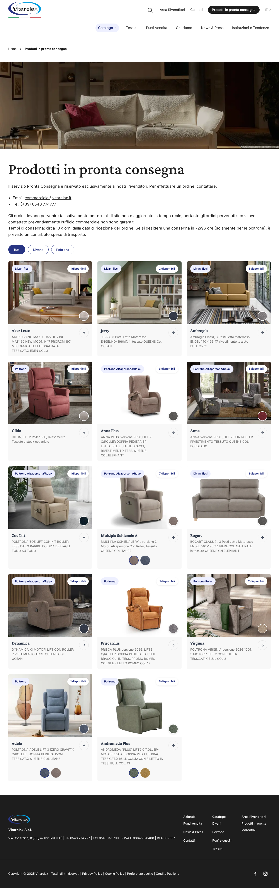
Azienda (189, 816)
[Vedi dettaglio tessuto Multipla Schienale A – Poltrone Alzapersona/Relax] (173, 521)
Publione (173, 873)
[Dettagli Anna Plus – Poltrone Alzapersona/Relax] (173, 432)
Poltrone (218, 832)
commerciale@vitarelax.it (48, 198)
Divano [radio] (38, 250)
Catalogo (105, 28)
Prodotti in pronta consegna (233, 10)
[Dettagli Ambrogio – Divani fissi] (262, 332)
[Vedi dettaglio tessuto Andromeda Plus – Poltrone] (173, 729)
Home (12, 49)
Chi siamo (184, 28)
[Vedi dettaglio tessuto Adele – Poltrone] (84, 729)
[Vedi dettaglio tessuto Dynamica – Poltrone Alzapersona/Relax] (84, 628)
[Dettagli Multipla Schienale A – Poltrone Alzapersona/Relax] (173, 537)
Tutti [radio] (17, 250)
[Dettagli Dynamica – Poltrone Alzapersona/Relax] (84, 645)
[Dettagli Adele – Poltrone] (84, 745)
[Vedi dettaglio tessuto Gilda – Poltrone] (84, 416)
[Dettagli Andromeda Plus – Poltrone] (173, 745)
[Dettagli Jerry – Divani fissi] (173, 332)
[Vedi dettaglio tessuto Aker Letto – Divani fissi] (84, 316)
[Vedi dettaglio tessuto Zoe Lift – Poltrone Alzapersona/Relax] (84, 521)
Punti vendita (156, 28)
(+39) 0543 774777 (38, 204)
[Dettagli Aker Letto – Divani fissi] (84, 332)
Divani (216, 823)
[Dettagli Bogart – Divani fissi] (262, 537)
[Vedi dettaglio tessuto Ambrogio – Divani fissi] (262, 316)
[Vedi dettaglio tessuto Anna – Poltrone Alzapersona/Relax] (262, 416)
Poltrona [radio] (62, 250)
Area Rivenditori (172, 10)
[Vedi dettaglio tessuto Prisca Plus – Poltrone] (173, 628)
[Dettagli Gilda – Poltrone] (84, 432)
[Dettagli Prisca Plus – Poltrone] (173, 645)
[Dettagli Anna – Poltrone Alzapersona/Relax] (262, 432)
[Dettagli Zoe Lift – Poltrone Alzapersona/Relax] (84, 537)
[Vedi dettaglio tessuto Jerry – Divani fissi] (173, 316)
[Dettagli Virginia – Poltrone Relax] (262, 645)
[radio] (134, 560)
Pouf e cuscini (222, 840)
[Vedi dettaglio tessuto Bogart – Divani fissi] (262, 521)
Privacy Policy (92, 873)
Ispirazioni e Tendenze (250, 28)
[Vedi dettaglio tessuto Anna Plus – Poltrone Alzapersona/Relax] (173, 416)
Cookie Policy (114, 873)
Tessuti (131, 28)
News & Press (212, 28)
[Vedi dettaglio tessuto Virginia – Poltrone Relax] (262, 628)
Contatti (196, 10)
